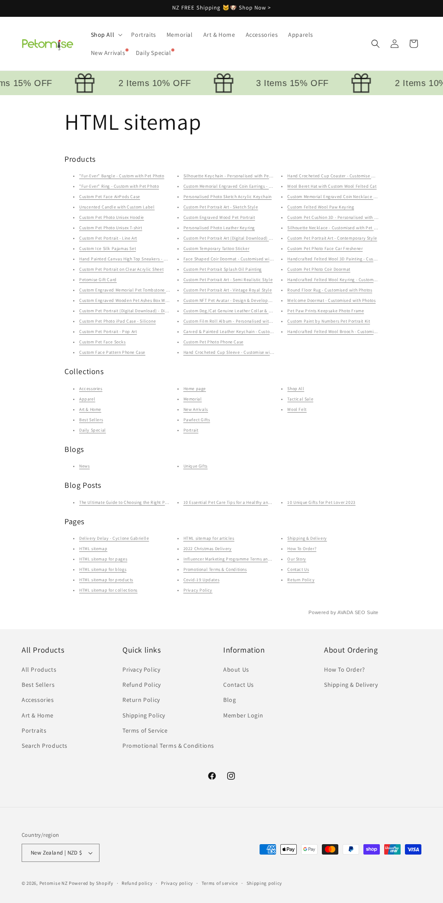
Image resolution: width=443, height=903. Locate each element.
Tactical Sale (300, 399)
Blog (229, 700)
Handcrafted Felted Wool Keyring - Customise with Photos (345, 279)
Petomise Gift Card (98, 279)
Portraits (34, 730)
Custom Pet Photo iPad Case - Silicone (117, 321)
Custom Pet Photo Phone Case (213, 342)
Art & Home (90, 409)
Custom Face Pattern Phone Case (112, 352)
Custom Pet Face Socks (102, 342)
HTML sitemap (93, 548)
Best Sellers (91, 420)
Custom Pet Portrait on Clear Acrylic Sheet (121, 269)
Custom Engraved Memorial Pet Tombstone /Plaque (131, 290)
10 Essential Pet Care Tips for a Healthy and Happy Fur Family (245, 502)
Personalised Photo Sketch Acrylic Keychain (227, 196)
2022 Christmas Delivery (207, 548)
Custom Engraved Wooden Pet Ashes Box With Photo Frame (138, 300)
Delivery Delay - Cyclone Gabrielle (114, 538)
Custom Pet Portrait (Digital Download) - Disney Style (132, 311)
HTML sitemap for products (106, 580)
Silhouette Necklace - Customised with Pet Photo (336, 228)
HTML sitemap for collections (108, 590)
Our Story (296, 559)
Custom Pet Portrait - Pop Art (108, 331)
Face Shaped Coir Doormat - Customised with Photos (235, 259)
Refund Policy (141, 684)
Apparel (87, 399)
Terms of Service (145, 730)
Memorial (192, 399)
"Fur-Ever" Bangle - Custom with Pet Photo (121, 176)
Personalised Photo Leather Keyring (219, 228)
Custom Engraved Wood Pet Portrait (219, 217)
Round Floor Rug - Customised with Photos (329, 290)
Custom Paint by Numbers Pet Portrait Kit (328, 321)
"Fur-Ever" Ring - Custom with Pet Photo (119, 186)
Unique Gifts (195, 466)
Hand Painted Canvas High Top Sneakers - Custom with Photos (141, 259)
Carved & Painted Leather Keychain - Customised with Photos (244, 331)
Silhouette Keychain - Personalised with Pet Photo (233, 176)
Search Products (44, 745)
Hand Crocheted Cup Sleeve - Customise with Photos (236, 352)
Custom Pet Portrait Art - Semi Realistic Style (228, 279)
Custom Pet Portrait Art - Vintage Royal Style (227, 290)
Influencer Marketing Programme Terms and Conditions (238, 559)
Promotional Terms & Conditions (215, 569)
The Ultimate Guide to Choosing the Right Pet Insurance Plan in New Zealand (155, 502)
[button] (106, 35)
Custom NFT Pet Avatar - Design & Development (230, 300)
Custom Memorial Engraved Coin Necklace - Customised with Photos (355, 196)
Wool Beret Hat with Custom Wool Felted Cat (331, 186)
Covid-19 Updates (201, 580)
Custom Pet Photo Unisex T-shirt (110, 228)
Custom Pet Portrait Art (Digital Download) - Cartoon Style (241, 238)
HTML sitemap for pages (103, 559)
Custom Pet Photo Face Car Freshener (325, 248)
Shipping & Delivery (307, 538)
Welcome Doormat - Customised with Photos (331, 300)
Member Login (243, 715)
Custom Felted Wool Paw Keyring (320, 207)
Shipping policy (264, 883)
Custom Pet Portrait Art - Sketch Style (220, 207)
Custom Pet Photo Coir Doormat (318, 269)
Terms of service (220, 883)
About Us (236, 669)
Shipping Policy (143, 715)
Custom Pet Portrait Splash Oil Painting (222, 269)
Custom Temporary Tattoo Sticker (216, 248)
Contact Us (298, 569)
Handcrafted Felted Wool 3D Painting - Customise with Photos (349, 259)
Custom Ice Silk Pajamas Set (107, 248)
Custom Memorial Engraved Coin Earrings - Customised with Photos (250, 186)
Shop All (295, 388)
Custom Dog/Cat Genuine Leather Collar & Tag (229, 311)
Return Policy (301, 580)
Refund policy (137, 883)
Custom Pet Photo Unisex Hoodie (111, 217)
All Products (39, 669)
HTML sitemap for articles (208, 538)
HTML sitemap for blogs (102, 569)
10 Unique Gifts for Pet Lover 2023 (321, 502)
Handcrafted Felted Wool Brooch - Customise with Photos (344, 331)
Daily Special (92, 430)
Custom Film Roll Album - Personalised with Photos (234, 321)
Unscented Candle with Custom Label (116, 207)
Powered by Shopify (91, 883)
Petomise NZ (53, 883)
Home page (194, 388)
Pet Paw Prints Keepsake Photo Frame (325, 311)
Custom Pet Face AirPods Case (109, 196)
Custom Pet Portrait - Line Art (108, 238)
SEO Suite (367, 612)
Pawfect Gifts (196, 420)
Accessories (91, 388)
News (84, 466)
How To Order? (301, 548)
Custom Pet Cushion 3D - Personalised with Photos (337, 217)
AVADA (345, 612)
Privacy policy (177, 883)
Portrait (191, 430)
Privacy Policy (197, 590)
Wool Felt (296, 409)
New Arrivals (195, 409)
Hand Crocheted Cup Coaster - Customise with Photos (340, 176)
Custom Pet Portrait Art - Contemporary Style (332, 238)
